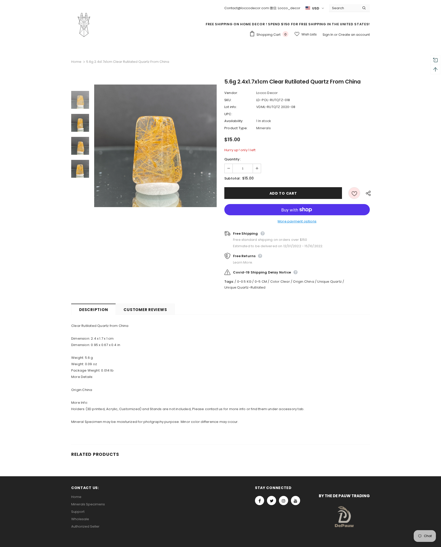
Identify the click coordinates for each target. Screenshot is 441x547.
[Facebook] (259, 500)
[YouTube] (295, 500)
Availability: (233, 120)
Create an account (354, 34)
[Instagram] (283, 500)
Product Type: (236, 128)
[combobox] (343, 8)
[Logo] (84, 25)
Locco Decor (267, 92)
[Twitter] (271, 500)
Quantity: (232, 159)
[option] (155, 146)
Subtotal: (232, 178)
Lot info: (230, 106)
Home (76, 61)
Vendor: (231, 92)
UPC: (228, 114)
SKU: (228, 100)
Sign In (328, 34)
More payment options (297, 221)
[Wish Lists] (354, 193)
